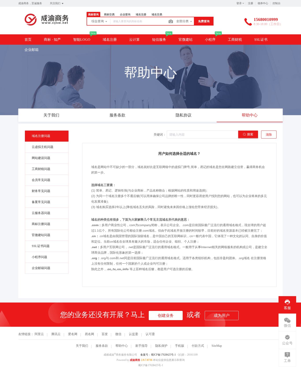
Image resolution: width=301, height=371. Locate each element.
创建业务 (166, 315)
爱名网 (72, 334)
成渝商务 (135, 360)
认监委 (133, 334)
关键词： (160, 134)
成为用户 (222, 315)
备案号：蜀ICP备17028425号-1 (158, 354)
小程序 (210, 39)
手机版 (179, 345)
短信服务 (159, 39)
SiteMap (217, 345)
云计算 (134, 39)
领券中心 (263, 3)
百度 (105, 334)
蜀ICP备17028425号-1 (150, 365)
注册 (250, 3)
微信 (118, 334)
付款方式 (198, 345)
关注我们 (55, 3)
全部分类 (183, 21)
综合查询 (98, 21)
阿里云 (39, 334)
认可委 (150, 334)
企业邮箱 (31, 50)
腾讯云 (56, 334)
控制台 (277, 3)
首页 (28, 39)
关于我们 (82, 345)
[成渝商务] (47, 25)
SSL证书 (261, 39)
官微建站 (185, 39)
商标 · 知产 (52, 39)
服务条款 (102, 345)
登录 (239, 3)
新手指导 (141, 345)
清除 (269, 134)
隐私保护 (161, 345)
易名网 (89, 334)
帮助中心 (121, 345)
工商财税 (235, 39)
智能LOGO (81, 39)
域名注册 (110, 39)
